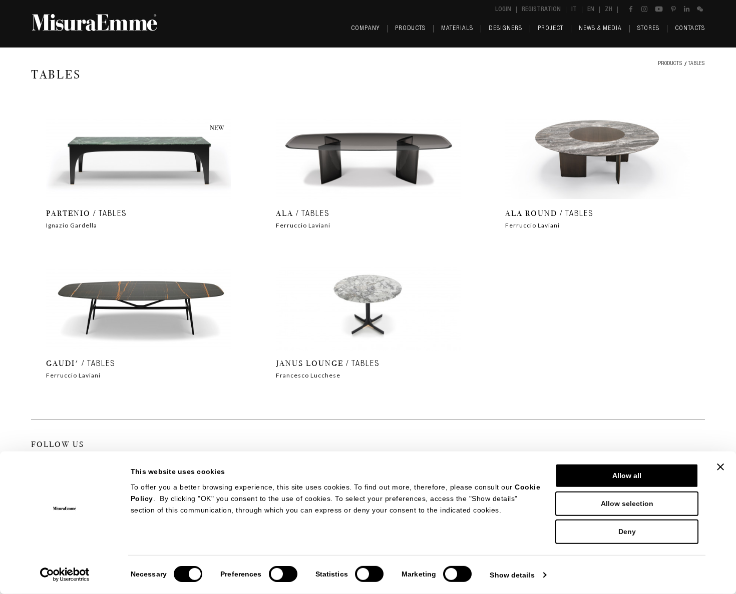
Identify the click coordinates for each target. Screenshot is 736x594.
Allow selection (627, 504)
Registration (541, 9)
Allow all (626, 476)
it (574, 9)
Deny (627, 532)
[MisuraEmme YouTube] (659, 9)
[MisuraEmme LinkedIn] (686, 9)
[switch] (283, 574)
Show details (512, 575)
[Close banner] (720, 467)
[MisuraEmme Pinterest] (673, 9)
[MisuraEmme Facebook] (631, 9)
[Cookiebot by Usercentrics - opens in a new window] (65, 575)
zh (608, 9)
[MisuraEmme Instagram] (644, 9)
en (590, 9)
